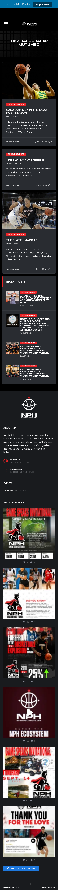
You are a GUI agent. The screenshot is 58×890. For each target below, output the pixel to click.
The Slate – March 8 (21, 240)
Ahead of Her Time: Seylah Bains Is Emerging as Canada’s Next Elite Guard (35, 299)
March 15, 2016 (12, 117)
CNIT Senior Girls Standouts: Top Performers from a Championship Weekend (35, 349)
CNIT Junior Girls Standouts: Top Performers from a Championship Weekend (35, 372)
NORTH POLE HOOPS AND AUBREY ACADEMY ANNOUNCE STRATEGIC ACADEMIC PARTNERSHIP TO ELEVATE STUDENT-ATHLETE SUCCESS (35, 324)
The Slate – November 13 (25, 159)
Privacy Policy (48, 887)
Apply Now (42, 4)
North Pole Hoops (16, 884)
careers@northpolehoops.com (22, 472)
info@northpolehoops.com (21, 462)
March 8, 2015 (12, 244)
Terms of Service (11, 887)
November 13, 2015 (13, 164)
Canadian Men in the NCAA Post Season (26, 111)
